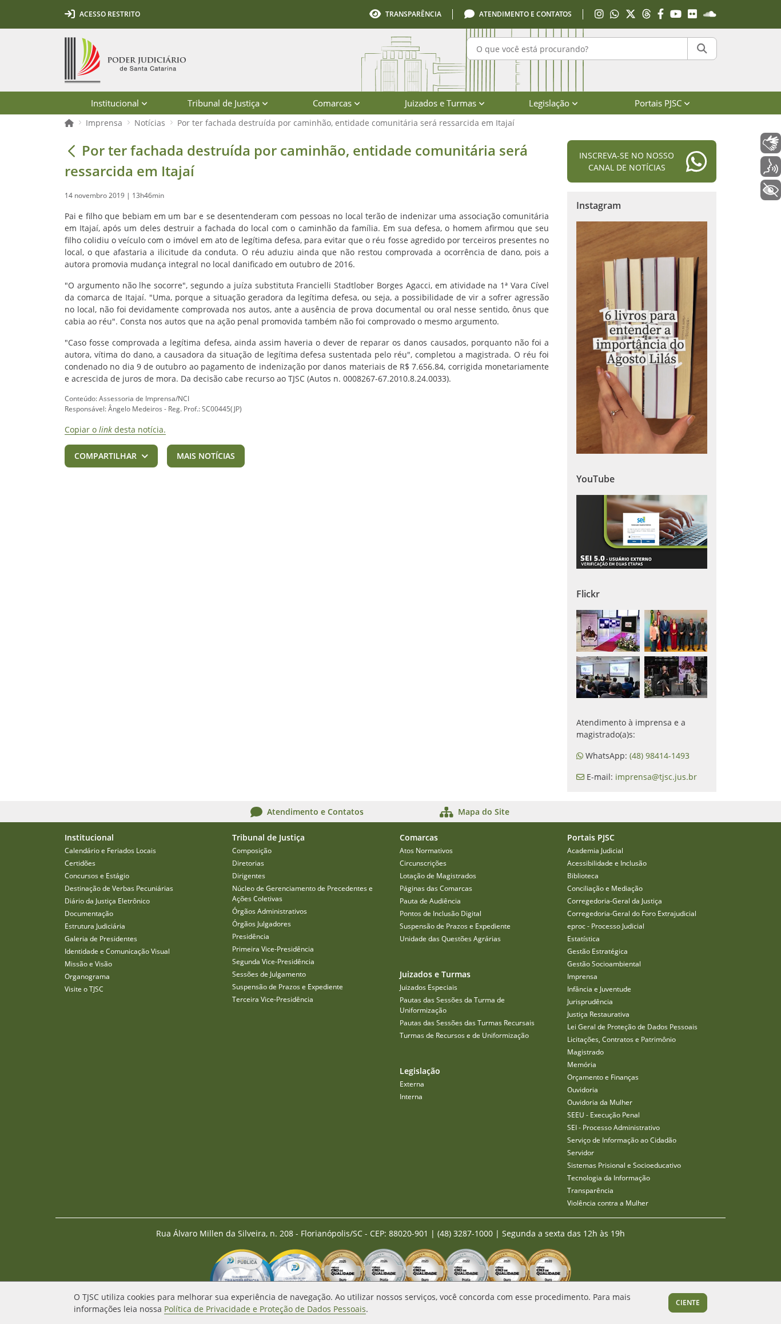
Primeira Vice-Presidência (273, 949)
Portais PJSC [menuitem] (658, 103)
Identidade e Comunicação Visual (117, 951)
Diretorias (248, 863)
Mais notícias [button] (206, 455)
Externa (412, 1084)
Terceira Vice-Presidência (272, 999)
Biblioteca (583, 876)
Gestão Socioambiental (604, 964)
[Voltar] (71, 150)
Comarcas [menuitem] (332, 103)
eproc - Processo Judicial (605, 926)
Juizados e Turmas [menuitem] (440, 103)
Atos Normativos (426, 850)
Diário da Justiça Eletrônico (107, 901)
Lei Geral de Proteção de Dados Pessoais (632, 1027)
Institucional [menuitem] (115, 103)
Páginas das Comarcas (436, 888)
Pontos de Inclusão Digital (440, 913)
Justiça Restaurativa (598, 1014)
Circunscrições (423, 863)
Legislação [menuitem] (549, 103)
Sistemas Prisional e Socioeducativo (624, 1165)
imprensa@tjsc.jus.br (656, 776)
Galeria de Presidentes (101, 939)
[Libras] (770, 143)
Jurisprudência (590, 1001)
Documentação (89, 913)
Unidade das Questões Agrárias (450, 939)
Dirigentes (248, 876)
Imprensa (104, 122)
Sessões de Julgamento (269, 974)
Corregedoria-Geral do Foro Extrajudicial (631, 913)
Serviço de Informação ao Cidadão (621, 1140)
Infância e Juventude (599, 989)
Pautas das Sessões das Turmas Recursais (467, 1023)
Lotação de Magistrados (438, 876)
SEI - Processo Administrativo (613, 1127)
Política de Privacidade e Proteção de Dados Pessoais (265, 1308)
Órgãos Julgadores (261, 924)
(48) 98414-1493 (659, 755)
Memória (581, 1064)
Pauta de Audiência (430, 901)
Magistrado (585, 1052)
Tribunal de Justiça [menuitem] (224, 103)
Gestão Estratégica (597, 951)
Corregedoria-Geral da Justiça (614, 901)
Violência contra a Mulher (607, 1203)
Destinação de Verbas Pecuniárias (119, 888)
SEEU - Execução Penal (603, 1115)
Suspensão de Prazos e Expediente (287, 987)
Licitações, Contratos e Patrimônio (621, 1039)
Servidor (580, 1152)
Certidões (80, 863)
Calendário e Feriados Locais (110, 850)
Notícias (149, 122)
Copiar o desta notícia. (115, 429)
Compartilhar (105, 455)
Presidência (250, 936)
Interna (411, 1096)
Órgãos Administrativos (269, 911)
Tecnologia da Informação (608, 1178)
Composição (252, 850)
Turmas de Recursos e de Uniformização (464, 1035)
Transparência (590, 1190)
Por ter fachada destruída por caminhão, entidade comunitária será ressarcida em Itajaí (346, 122)
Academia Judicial (595, 850)
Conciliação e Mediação (605, 888)
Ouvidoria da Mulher (599, 1102)
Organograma (87, 976)
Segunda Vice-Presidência (273, 961)
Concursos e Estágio (97, 876)
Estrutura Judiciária (95, 926)
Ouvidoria (582, 1090)
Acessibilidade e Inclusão (607, 863)
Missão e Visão (88, 964)
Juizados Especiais (428, 987)
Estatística (583, 939)
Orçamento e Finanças (603, 1077)
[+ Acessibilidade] (770, 190)
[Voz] (770, 166)
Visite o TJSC (84, 989)
